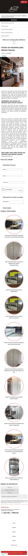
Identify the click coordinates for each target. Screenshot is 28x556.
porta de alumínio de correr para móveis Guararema (14, 317)
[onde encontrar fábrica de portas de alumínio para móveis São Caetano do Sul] (14, 357)
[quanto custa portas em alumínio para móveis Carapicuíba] (14, 412)
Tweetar (4, 56)
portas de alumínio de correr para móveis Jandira (14, 397)
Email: (4, 176)
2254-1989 (6, 513)
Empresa (14, 527)
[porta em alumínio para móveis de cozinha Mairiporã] (14, 466)
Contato (14, 540)
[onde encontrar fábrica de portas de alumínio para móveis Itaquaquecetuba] (14, 250)
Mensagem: (6, 201)
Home (14, 523)
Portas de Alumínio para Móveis (7, 23)
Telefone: (6, 182)
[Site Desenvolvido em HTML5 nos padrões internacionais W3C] (4, 554)
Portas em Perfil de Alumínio (7, 32)
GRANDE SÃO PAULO (9, 490)
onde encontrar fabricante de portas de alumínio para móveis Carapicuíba (14, 236)
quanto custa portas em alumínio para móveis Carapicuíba (14, 424)
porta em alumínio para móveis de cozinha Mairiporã (14, 478)
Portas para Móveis (5, 35)
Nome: (5, 169)
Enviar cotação (7, 208)
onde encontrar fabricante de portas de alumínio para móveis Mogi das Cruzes (14, 451)
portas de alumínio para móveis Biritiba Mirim (14, 290)
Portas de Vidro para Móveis (7, 29)
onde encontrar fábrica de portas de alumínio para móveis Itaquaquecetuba (14, 263)
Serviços (14, 20)
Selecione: (10, 487)
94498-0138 (15, 513)
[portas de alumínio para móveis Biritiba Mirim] (14, 278)
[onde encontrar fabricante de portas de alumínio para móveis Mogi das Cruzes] (14, 438)
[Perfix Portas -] (14, 9)
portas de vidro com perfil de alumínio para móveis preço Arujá (14, 343)
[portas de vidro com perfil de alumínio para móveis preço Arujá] (14, 331)
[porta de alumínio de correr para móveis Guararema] (14, 305)
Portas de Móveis (4, 26)
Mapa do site (14, 545)
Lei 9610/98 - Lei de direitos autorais (14, 502)
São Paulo (10, 492)
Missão (14, 531)
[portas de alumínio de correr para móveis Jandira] (14, 385)
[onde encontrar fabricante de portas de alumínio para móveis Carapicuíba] (14, 224)
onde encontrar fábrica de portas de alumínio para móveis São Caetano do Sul (14, 370)
